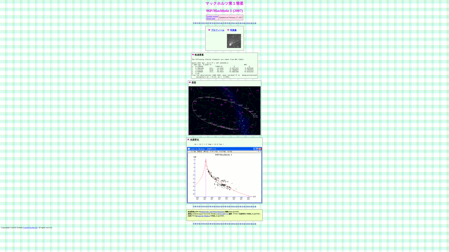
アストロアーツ (223, 214)
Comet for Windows (203, 216)
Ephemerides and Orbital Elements (212, 212)
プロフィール (217, 30)
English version (212, 16)
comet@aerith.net (30, 228)
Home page (211, 18)
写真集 (233, 30)
